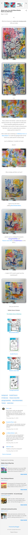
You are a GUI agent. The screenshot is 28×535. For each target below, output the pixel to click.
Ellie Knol (8, 446)
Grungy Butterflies (14, 390)
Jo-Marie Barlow (10, 433)
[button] (26, 11)
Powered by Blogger (14, 526)
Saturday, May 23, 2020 (12, 429)
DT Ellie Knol (5, 398)
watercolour (10, 403)
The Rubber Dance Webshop (14, 314)
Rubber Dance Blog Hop (7, 463)
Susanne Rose (10, 422)
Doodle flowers (14, 354)
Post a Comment (6, 454)
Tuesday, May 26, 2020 (12, 451)
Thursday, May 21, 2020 (12, 418)
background (5, 395)
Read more (24, 474)
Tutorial (3, 403)
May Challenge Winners (7, 478)
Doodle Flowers (13, 395)
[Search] (26, 4)
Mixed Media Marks (16, 205)
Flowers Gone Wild (7, 240)
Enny (7, 408)
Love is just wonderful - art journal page (11, 493)
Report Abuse (14, 532)
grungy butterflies (6, 400)
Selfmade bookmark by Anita (9, 509)
